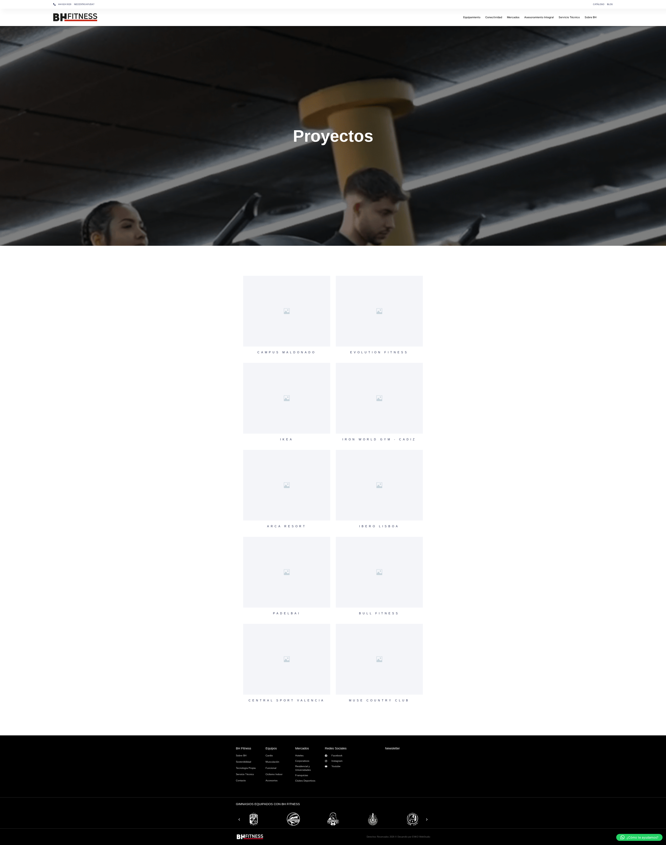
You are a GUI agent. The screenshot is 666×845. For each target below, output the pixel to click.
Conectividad (493, 17)
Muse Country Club (379, 700)
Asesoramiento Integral (539, 17)
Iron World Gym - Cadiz (379, 439)
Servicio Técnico (569, 17)
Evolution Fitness (379, 352)
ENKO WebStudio (421, 836)
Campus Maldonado (286, 352)
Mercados (513, 17)
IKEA (286, 439)
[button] (239, 819)
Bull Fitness (379, 613)
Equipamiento (471, 17)
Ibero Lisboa (379, 526)
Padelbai (287, 613)
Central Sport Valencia (287, 700)
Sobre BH (590, 17)
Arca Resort (286, 526)
